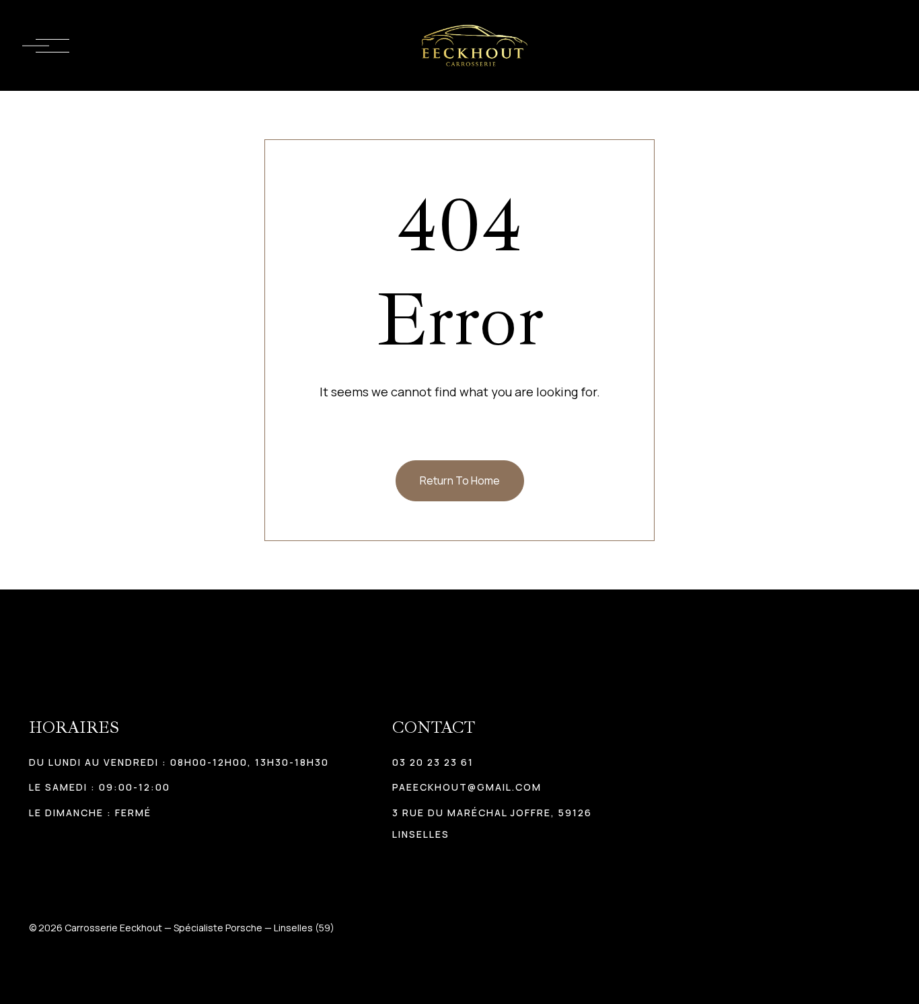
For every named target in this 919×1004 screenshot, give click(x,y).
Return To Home (460, 480)
